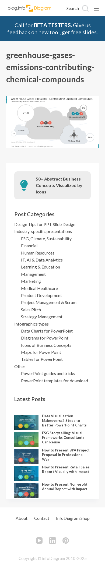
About (21, 518)
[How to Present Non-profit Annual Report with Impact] (26, 490)
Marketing (31, 281)
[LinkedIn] (52, 540)
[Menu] (96, 8)
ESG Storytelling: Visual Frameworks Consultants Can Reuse (63, 437)
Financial (29, 245)
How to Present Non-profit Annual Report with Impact (65, 486)
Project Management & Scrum (48, 302)
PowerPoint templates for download (54, 380)
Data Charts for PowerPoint (47, 330)
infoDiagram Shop (73, 518)
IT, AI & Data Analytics (42, 259)
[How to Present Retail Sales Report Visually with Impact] (26, 473)
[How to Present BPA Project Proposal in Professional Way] (26, 456)
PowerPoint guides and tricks (48, 373)
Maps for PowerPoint (41, 352)
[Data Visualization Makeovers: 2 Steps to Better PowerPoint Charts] (26, 422)
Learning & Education (40, 266)
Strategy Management (41, 316)
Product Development (41, 295)
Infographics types (31, 323)
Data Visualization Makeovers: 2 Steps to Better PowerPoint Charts (64, 420)
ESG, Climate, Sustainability (46, 238)
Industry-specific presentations (43, 231)
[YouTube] (39, 540)
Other (19, 366)
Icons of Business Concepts (46, 345)
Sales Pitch (31, 309)
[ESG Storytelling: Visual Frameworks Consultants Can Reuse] (26, 439)
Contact (41, 518)
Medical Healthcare (39, 288)
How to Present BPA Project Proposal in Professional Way (66, 454)
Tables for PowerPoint (42, 359)
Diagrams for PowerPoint (44, 337)
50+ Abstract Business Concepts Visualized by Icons (59, 185)
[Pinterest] (65, 540)
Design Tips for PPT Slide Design (44, 224)
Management (33, 274)
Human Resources (37, 252)
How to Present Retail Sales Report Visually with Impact (66, 469)
